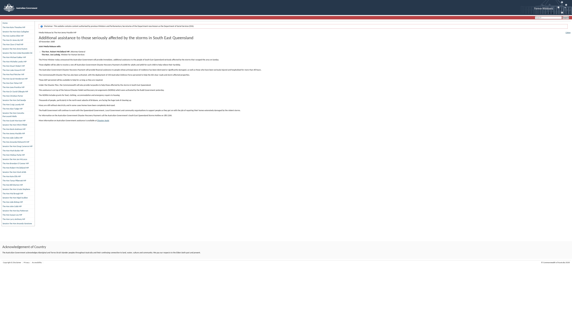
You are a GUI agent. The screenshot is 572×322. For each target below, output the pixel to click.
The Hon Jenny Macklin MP (14, 134)
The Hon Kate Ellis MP (12, 177)
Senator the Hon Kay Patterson (15, 211)
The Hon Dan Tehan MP (12, 83)
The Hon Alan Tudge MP (12, 109)
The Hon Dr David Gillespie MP (15, 92)
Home (5, 23)
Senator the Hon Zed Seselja (14, 100)
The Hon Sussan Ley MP (12, 215)
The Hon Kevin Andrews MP (14, 129)
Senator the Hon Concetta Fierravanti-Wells (13, 114)
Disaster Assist (103, 121)
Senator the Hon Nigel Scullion (15, 198)
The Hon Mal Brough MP (13, 194)
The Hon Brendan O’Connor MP (16, 164)
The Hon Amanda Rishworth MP (16, 142)
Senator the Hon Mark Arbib (14, 172)
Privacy (26, 263)
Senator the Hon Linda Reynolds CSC (17, 53)
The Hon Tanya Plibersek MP (14, 181)
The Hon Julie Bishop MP (13, 202)
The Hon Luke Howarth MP (14, 70)
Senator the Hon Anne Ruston (15, 49)
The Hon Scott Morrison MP (14, 121)
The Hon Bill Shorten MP (13, 185)
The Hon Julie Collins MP (12, 138)
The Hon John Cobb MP (12, 207)
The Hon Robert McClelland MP (16, 168)
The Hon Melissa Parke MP (14, 155)
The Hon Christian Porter (13, 96)
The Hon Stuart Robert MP (14, 66)
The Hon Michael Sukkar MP (14, 57)
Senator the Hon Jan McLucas (15, 159)
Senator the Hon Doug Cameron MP (17, 146)
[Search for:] (548, 18)
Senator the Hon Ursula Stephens (16, 189)
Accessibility (37, 263)
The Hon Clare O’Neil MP (13, 45)
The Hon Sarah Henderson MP (15, 79)
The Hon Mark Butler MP (13, 151)
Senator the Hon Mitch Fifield (15, 125)
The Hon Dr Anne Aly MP (13, 40)
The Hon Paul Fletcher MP (13, 75)
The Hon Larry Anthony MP (14, 219)
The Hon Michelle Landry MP (15, 62)
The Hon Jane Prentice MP (13, 87)
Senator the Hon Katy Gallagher (16, 32)
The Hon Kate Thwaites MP (14, 27)
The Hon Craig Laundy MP (13, 105)
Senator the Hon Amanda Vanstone (17, 224)
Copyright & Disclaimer (12, 263)
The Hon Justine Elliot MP (13, 36)
